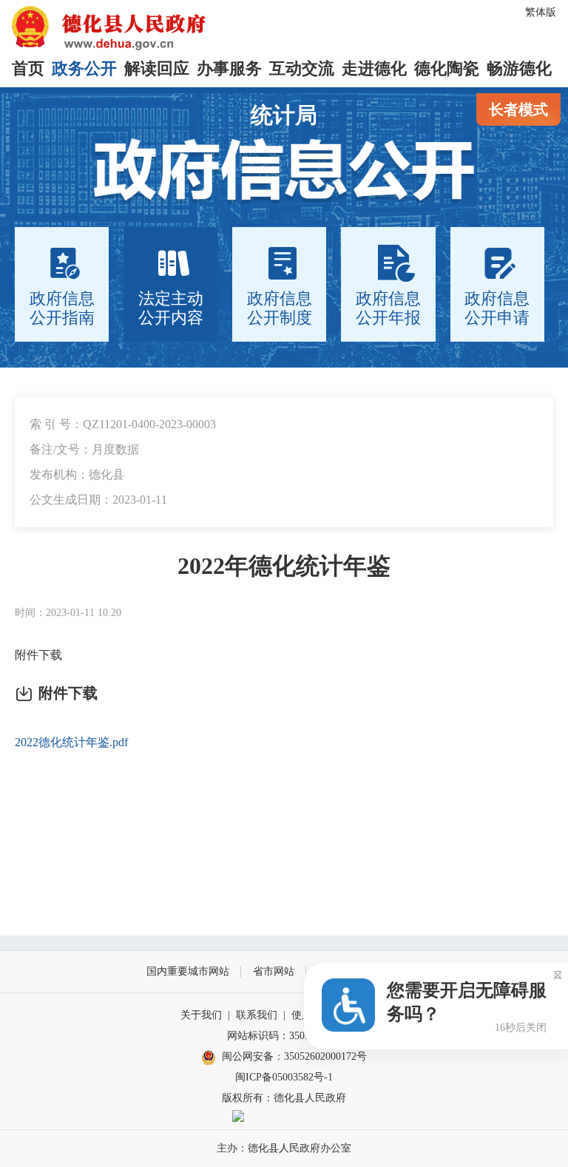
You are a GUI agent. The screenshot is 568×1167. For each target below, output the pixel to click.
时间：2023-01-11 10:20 (68, 612)
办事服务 (229, 68)
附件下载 (38, 655)
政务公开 (84, 68)
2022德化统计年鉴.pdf (71, 742)
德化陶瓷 (446, 68)
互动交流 (301, 68)
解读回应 (156, 68)
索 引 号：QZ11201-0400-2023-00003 (123, 424)
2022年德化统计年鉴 (284, 565)
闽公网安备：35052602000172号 (294, 1056)
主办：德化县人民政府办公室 (284, 1148)
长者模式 (518, 109)
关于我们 (201, 1015)
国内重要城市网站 (187, 971)
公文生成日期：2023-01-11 (98, 499)
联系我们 (256, 1015)
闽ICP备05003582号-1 (284, 1077)
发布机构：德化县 (77, 474)
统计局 (284, 115)
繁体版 (540, 12)
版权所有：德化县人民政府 (284, 1097)
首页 (28, 68)
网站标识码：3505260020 (284, 1035)
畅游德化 (519, 68)
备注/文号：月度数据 (84, 449)
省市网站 (273, 971)
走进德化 (374, 68)
